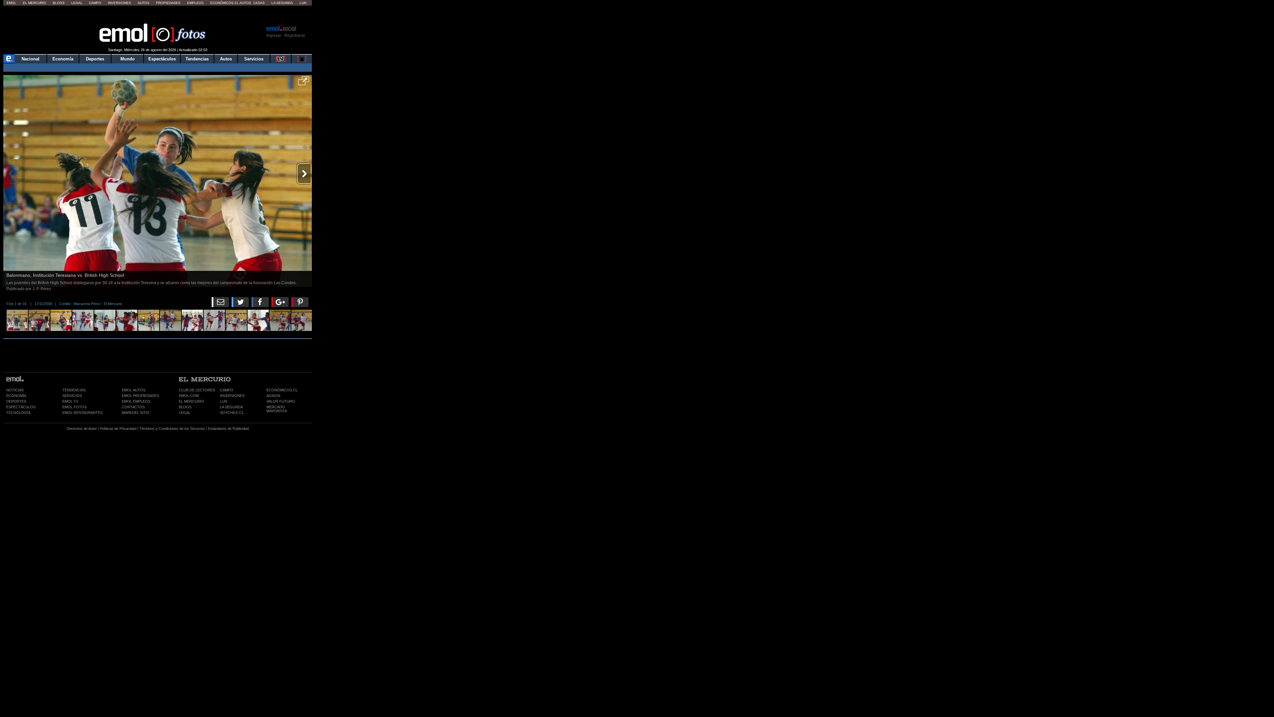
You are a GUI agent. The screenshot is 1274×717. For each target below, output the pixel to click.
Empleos (195, 3)
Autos (143, 3)
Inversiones (119, 3)
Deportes (95, 58)
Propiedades (168, 3)
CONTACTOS (133, 407)
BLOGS (185, 407)
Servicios (253, 58)
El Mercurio (34, 3)
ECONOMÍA (16, 396)
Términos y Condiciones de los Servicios (172, 429)
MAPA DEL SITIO (136, 413)
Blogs (59, 3)
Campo (95, 3)
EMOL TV (70, 401)
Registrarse (294, 35)
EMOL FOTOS (74, 407)
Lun (303, 3)
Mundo (127, 58)
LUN (223, 401)
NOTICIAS (15, 390)
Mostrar (158, 15)
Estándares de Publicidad (228, 429)
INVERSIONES (232, 396)
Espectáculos (162, 58)
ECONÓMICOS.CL (282, 390)
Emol (11, 3)
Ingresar (273, 35)
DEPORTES (16, 401)
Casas (259, 3)
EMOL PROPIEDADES (140, 396)
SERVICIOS (72, 396)
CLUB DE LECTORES (197, 390)
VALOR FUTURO (280, 401)
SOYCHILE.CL (232, 413)
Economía (62, 58)
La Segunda (282, 3)
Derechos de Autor (82, 429)
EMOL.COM (189, 396)
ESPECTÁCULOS (20, 407)
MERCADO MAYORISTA (276, 409)
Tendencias (197, 58)
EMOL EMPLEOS (136, 401)
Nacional (30, 58)
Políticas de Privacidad (118, 429)
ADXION (273, 396)
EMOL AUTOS (133, 390)
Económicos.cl (224, 3)
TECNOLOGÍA (18, 413)
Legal (77, 3)
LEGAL (184, 413)
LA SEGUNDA (231, 407)
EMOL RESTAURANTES (82, 413)
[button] (304, 83)
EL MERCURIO (191, 401)
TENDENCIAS (74, 390)
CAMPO (226, 390)
